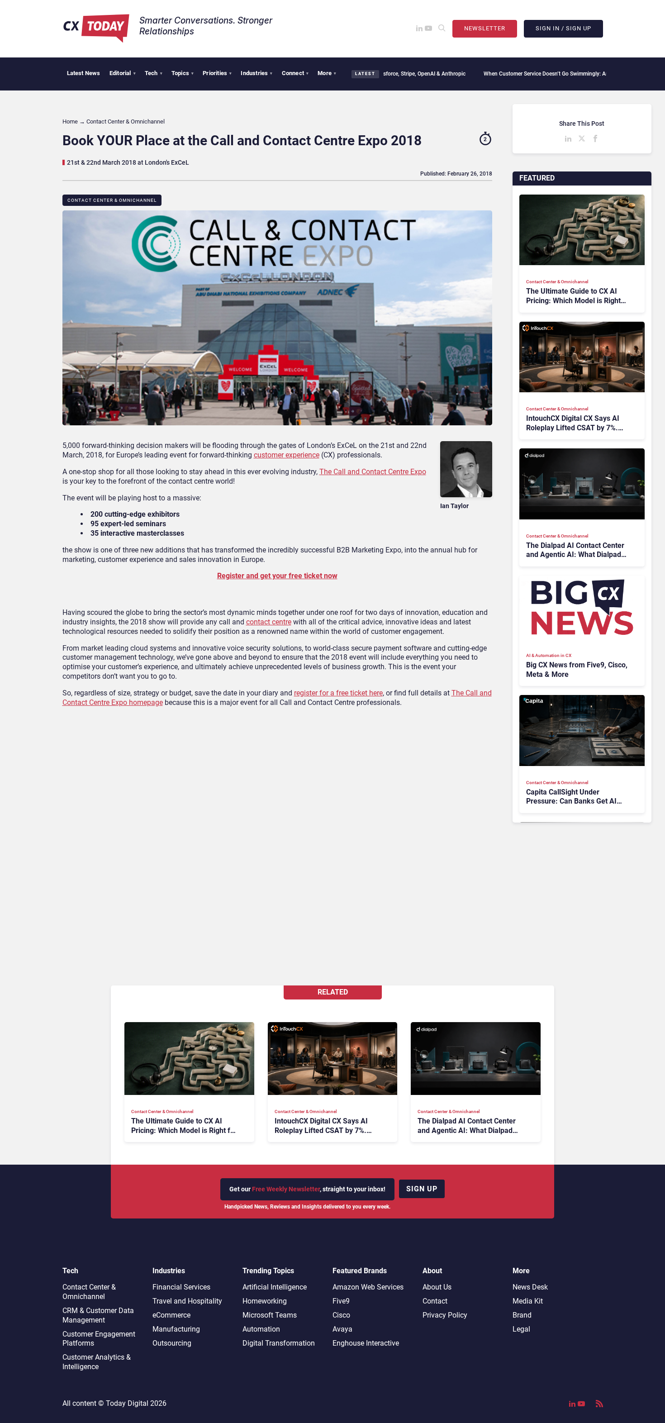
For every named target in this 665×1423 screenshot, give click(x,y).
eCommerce (171, 1315)
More (327, 73)
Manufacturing (176, 1329)
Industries (256, 73)
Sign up (421, 1189)
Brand (522, 1315)
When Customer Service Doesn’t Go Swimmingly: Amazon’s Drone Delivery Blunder (527, 74)
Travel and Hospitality (187, 1301)
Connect (295, 73)
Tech (153, 73)
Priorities (217, 73)
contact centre (268, 622)
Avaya (342, 1329)
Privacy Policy (445, 1315)
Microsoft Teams (269, 1315)
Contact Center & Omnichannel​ (112, 200)
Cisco (341, 1315)
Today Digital (127, 1403)
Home (70, 121)
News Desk (530, 1287)
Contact (435, 1301)
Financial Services (181, 1287)
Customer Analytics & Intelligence (96, 1362)
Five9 (341, 1301)
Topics (182, 73)
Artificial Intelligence (274, 1287)
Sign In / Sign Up (563, 28)
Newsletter (484, 28)
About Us (437, 1287)
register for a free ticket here (338, 693)
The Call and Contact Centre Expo (372, 471)
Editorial (122, 73)
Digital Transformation (278, 1343)
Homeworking (264, 1301)
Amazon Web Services (368, 1287)
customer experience (286, 455)
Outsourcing (171, 1343)
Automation (261, 1329)
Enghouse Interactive (365, 1343)
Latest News (83, 73)
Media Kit (528, 1301)
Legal (521, 1329)
